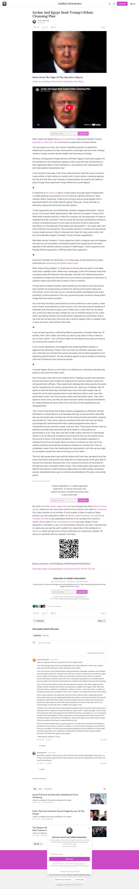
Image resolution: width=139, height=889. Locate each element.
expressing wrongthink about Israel (62, 263)
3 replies (42, 769)
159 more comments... (39, 778)
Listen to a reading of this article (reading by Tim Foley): (52, 800)
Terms (75, 874)
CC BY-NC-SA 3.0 (86, 569)
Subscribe (122, 4)
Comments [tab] (37, 635)
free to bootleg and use (63, 522)
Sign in (132, 4)
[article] (69, 800)
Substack (59, 885)
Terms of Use (79, 864)
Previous (40, 621)
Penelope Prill (42, 753)
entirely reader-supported (55, 506)
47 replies (42, 746)
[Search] (109, 4)
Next (100, 621)
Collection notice (84, 874)
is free (66, 260)
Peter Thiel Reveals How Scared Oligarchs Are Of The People (58, 812)
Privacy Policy (85, 866)
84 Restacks (57, 606)
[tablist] (41, 635)
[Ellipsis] (105, 659)
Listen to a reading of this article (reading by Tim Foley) (57, 81)
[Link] (29, 77)
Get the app (79, 880)
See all (36, 844)
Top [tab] (35, 789)
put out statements (67, 139)
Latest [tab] (40, 789)
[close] (89, 828)
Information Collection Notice (69, 866)
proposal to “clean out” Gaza (45, 142)
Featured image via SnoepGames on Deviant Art (54, 569)
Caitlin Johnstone (43, 20)
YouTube (36, 518)
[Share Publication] (114, 4)
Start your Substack (64, 880)
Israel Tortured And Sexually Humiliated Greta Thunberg (55, 796)
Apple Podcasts (83, 515)
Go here (100, 509)
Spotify (71, 515)
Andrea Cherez (42, 659)
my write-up (51, 193)
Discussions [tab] (48, 789)
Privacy (69, 874)
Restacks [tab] (46, 635)
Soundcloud (96, 515)
